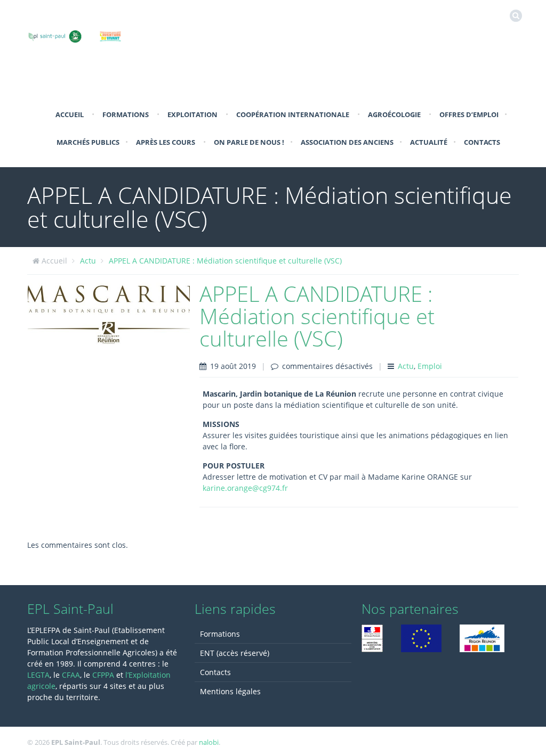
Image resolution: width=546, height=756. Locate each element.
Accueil (69, 114)
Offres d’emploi (469, 114)
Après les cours (165, 142)
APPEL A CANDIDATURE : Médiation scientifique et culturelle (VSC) (225, 261)
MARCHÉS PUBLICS (88, 142)
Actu (88, 261)
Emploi (429, 366)
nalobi (209, 742)
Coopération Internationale (292, 114)
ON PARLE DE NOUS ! (249, 142)
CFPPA (104, 675)
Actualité (428, 142)
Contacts (482, 142)
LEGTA (38, 675)
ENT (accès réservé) (234, 653)
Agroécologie (394, 114)
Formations (125, 114)
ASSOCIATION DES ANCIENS (347, 142)
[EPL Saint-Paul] (88, 34)
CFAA (71, 675)
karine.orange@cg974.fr (245, 488)
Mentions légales (230, 691)
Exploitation (192, 114)
